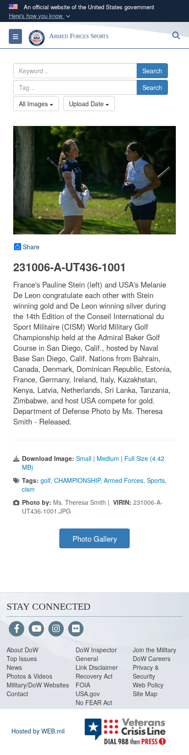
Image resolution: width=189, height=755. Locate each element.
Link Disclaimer (97, 667)
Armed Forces (123, 480)
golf (45, 480)
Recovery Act (94, 676)
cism (28, 489)
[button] (40, 16)
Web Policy (148, 684)
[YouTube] (36, 629)
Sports (156, 480)
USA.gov (88, 693)
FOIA (83, 684)
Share (31, 246)
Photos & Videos (29, 676)
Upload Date (87, 103)
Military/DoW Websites (38, 684)
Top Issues (22, 658)
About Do (20, 649)
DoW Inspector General (96, 654)
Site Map (145, 693)
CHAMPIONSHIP (77, 480)
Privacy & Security (146, 671)
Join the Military (154, 649)
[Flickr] (76, 629)
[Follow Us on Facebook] (16, 629)
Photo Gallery (95, 538)
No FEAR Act (94, 702)
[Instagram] (56, 629)
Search (152, 70)
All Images (34, 103)
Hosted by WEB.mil (38, 730)
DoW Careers (152, 658)
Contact (17, 693)
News (14, 667)
